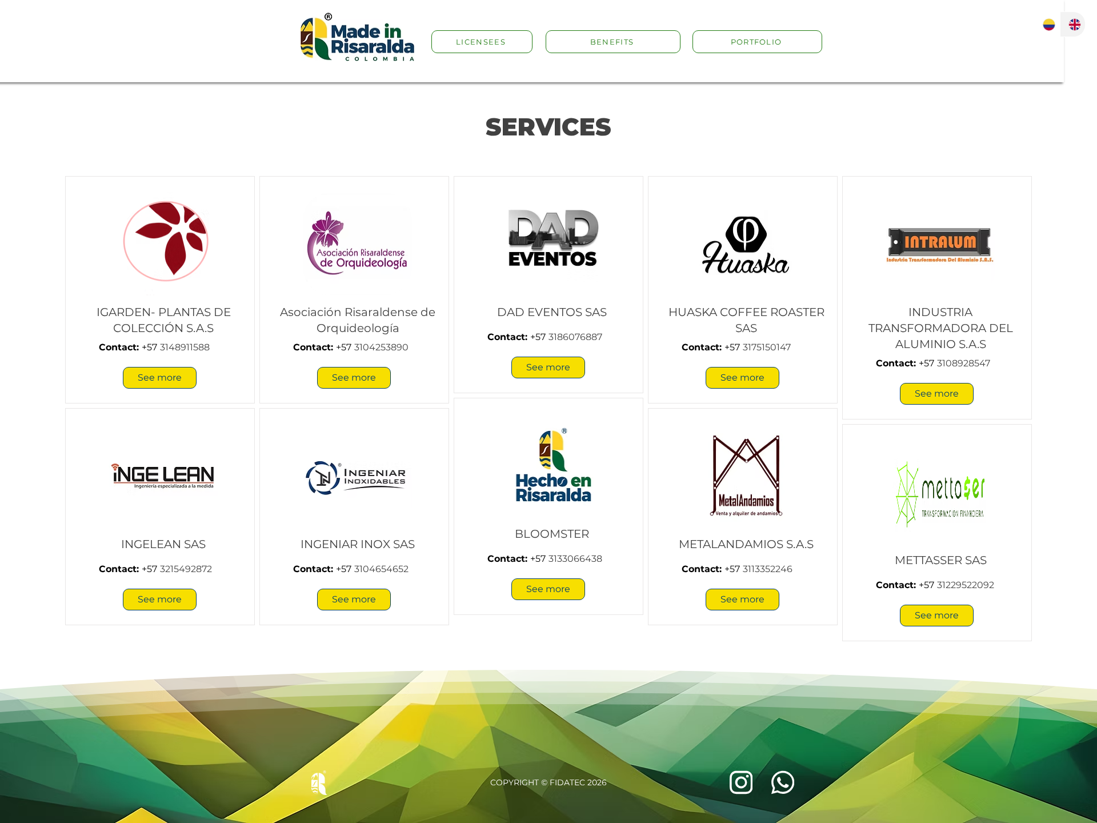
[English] (1073, 24)
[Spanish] (1047, 24)
